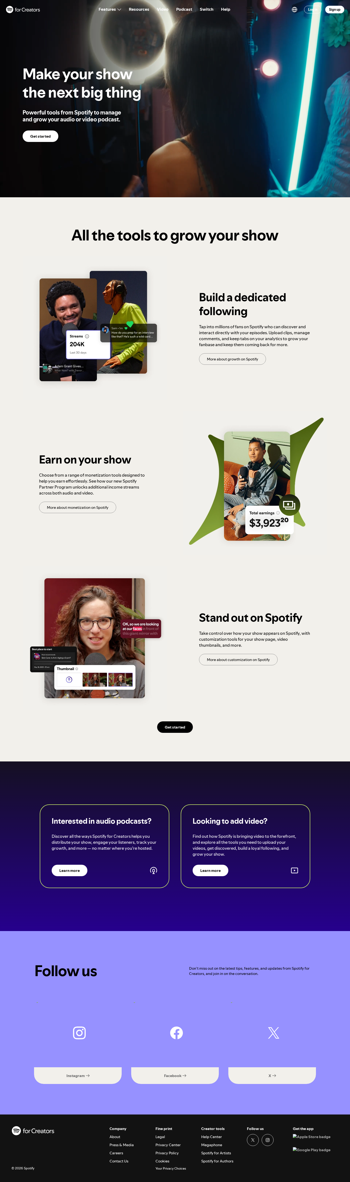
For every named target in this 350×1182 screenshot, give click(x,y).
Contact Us (119, 1161)
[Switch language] (294, 9)
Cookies (162, 1161)
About (115, 1136)
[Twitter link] (253, 1140)
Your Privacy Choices (170, 1168)
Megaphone (211, 1144)
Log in (312, 9)
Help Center (211, 1136)
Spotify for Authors (217, 1161)
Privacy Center (168, 1144)
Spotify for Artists (216, 1153)
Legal (160, 1136)
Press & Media (122, 1144)
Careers (116, 1153)
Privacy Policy (167, 1153)
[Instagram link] (268, 1140)
